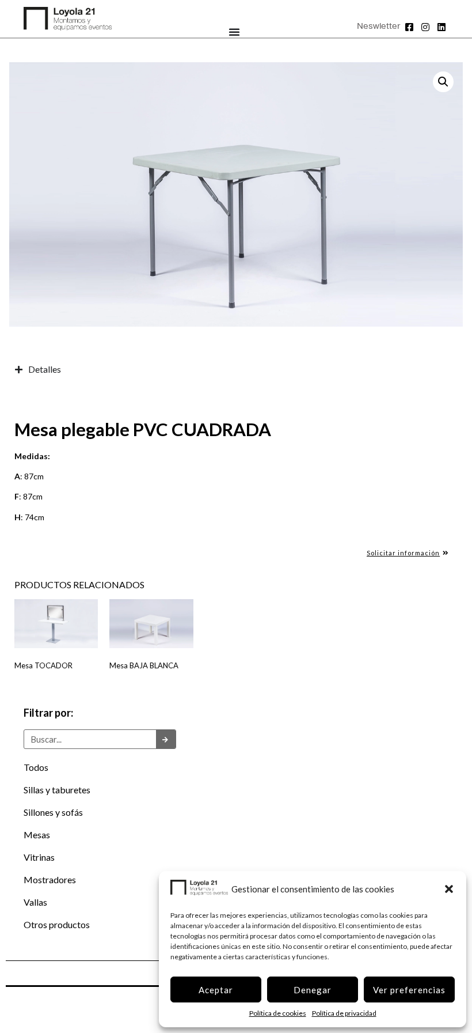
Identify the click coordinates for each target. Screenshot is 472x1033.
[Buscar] (166, 739)
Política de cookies (277, 1013)
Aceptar (216, 990)
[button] (449, 889)
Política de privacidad (344, 1013)
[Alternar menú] (235, 31)
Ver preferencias (409, 990)
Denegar (313, 990)
